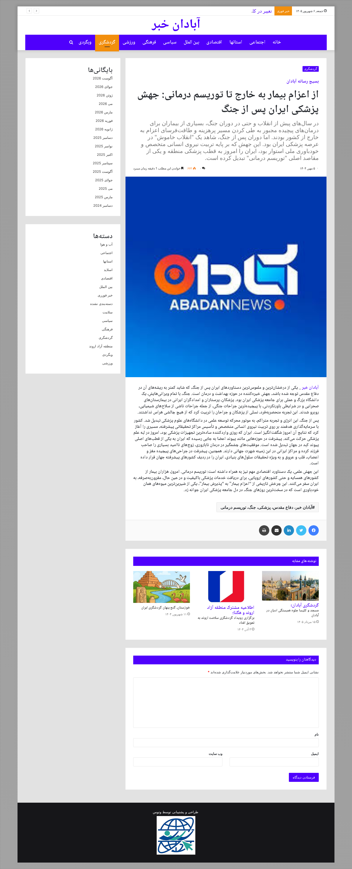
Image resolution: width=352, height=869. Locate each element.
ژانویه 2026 (104, 129)
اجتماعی (257, 42)
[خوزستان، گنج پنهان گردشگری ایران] (161, 587)
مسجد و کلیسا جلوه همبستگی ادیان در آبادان (292, 611)
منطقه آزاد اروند (101, 346)
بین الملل (191, 42)
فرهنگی (149, 42)
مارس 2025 (104, 197)
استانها (235, 42)
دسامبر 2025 (103, 137)
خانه (277, 42)
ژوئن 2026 (105, 95)
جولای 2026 (104, 87)
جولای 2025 (104, 180)
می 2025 (106, 188)
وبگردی (85, 42)
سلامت (108, 312)
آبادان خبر (310, 388)
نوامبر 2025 (104, 146)
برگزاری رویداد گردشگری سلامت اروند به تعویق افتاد (226, 615)
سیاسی (170, 42)
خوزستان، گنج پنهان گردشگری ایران (165, 608)
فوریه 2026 (104, 121)
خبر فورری (105, 295)
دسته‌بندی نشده (101, 304)
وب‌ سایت (215, 754)
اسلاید (108, 270)
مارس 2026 (104, 112)
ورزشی (129, 42)
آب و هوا (106, 244)
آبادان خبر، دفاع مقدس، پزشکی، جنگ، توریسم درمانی (266, 507)
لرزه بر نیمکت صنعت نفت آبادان (248, 15)
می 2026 (106, 104)
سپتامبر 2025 (103, 163)
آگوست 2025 (103, 171)
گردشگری (107, 42)
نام (317, 734)
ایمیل (315, 754)
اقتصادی (214, 42)
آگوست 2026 (103, 78)
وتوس (157, 812)
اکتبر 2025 (105, 154)
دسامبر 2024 (103, 205)
